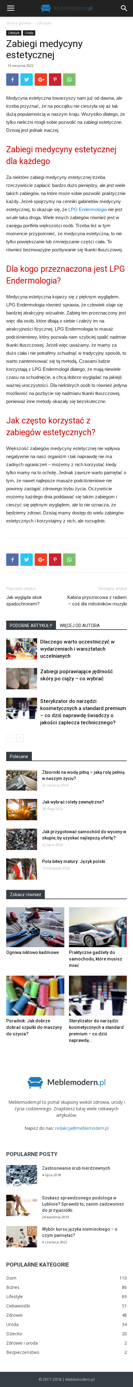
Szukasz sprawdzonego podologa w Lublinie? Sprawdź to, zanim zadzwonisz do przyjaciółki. (83, 1204)
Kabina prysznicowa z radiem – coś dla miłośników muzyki (97, 601)
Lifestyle (44, 23)
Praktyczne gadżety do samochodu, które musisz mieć (95, 959)
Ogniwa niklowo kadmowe (32, 952)
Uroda (29, 33)
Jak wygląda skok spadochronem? (24, 601)
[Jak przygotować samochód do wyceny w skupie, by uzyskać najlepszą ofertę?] (21, 839)
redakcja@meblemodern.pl (82, 1128)
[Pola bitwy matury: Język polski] (21, 869)
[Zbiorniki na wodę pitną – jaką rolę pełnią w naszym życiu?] (21, 780)
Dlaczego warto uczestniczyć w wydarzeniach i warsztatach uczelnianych (77, 649)
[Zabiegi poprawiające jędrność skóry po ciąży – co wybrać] (21, 678)
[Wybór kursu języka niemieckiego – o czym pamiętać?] (21, 1236)
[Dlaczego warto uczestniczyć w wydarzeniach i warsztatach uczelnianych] (21, 649)
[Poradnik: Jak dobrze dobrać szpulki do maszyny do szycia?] (35, 996)
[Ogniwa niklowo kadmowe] (35, 927)
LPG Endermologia (87, 209)
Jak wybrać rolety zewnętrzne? (73, 802)
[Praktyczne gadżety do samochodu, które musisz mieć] (98, 927)
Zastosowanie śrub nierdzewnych (76, 1168)
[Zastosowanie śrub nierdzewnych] (21, 1175)
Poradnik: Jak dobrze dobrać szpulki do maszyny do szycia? (34, 1027)
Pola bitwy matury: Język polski (73, 861)
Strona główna (18, 23)
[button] (124, 8)
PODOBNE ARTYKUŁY (31, 625)
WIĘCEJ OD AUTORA (80, 625)
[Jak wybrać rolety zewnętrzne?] (21, 809)
